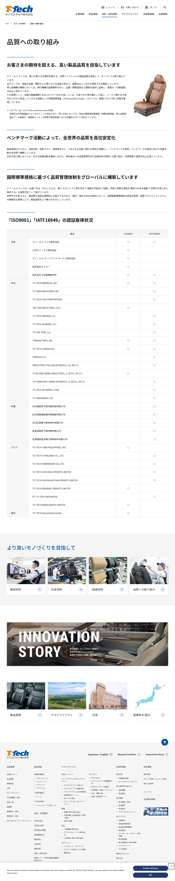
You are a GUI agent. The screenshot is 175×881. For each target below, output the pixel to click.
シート (39, 796)
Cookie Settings (150, 868)
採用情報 (147, 766)
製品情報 (38, 766)
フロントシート (42, 778)
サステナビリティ (69, 766)
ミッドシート (41, 781)
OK (150, 875)
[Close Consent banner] (171, 866)
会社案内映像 (149, 799)
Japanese (93, 754)
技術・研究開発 (41, 813)
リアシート (41, 785)
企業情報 (10, 766)
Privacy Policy (12, 873)
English (104, 754)
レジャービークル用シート (46, 805)
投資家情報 (121, 766)
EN (155, 7)
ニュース (147, 791)
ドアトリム (41, 788)
